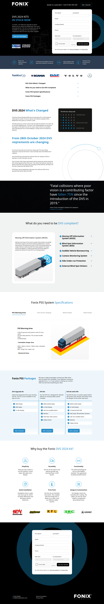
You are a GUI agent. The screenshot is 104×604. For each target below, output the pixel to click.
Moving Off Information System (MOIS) (77, 237)
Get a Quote (86, 5)
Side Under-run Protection (77, 261)
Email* (56, 18)
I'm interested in (77, 36)
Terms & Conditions (74, 49)
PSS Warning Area (19, 313)
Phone (56, 30)
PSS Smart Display (44, 313)
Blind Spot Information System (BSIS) (77, 244)
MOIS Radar (67, 313)
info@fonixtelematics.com (20, 598)
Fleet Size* (57, 36)
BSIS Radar (88, 313)
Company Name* (59, 24)
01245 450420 (17, 596)
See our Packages (20, 36)
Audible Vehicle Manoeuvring (77, 251)
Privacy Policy (85, 49)
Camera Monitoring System (77, 256)
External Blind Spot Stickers (77, 266)
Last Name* (76, 13)
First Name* (58, 13)
